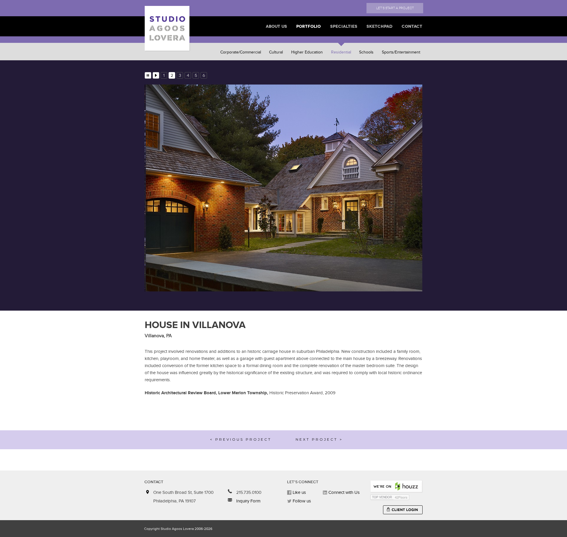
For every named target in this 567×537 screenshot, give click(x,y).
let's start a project (395, 8)
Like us (298, 492)
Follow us (301, 501)
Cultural (276, 52)
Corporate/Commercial (240, 52)
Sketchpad (379, 26)
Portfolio (308, 26)
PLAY (156, 75)
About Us (276, 26)
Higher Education (307, 52)
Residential (341, 52)
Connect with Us (343, 492)
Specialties (343, 26)
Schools (366, 52)
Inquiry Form (247, 501)
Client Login (403, 509)
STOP (148, 75)
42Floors (401, 497)
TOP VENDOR (382, 497)
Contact (412, 26)
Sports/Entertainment (401, 52)
